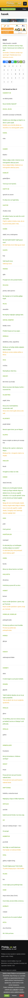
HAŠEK (5, 229)
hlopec (5, 435)
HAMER (5, 149)
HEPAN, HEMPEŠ (8, 320)
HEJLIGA (5, 285)
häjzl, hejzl (7, 109)
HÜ (4, 820)
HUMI (4, 890)
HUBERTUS (6, 836)
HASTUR (5, 205)
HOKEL (5, 558)
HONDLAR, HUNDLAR (9, 614)
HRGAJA (5, 708)
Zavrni (21, 995)
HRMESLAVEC (7, 745)
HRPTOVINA (7, 788)
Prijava (24, 9)
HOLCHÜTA (6, 574)
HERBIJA (5, 336)
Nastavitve (14, 995)
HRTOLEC (6, 804)
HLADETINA (6, 395)
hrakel (5, 684)
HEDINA (5, 269)
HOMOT (5, 590)
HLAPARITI (6, 418)
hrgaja (5, 729)
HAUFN (5, 250)
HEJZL (5, 304)
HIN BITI (5, 376)
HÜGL (4, 855)
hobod (5, 477)
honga (5, 635)
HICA (4, 360)
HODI (4, 518)
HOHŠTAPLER (7, 534)
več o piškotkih (14, 989)
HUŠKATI (5, 906)
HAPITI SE (6, 189)
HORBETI (5, 668)
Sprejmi (6, 995)
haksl (5, 133)
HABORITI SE (7, 93)
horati (5, 652)
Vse (5, 66)
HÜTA (4, 922)
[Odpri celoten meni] (25, 3)
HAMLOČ (5, 173)
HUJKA (5, 874)
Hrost (5, 764)
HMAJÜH (6, 461)
